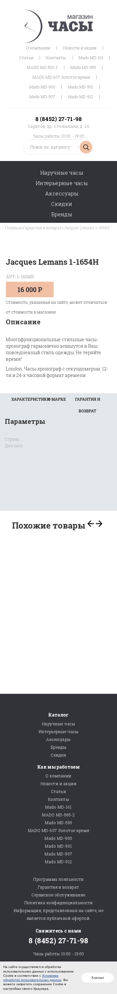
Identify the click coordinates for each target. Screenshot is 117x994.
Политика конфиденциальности (58, 902)
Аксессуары (61, 193)
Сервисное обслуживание (58, 894)
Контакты (56, 57)
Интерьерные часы (62, 183)
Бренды (61, 214)
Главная (13, 227)
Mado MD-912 (80, 96)
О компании (38, 47)
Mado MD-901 (80, 86)
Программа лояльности (58, 879)
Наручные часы (61, 172)
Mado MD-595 (83, 67)
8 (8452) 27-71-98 (58, 119)
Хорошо (97, 977)
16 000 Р (30, 289)
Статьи (26, 57)
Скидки (61, 203)
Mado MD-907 (42, 96)
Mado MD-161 (91, 57)
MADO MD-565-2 (42, 67)
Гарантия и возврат (42, 227)
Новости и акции (80, 47)
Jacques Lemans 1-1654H (87, 227)
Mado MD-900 (42, 86)
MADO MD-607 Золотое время (61, 77)
